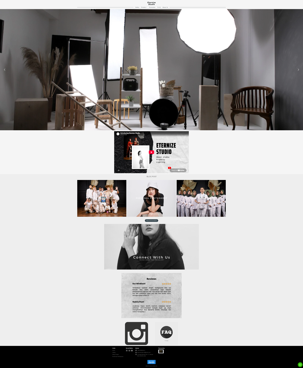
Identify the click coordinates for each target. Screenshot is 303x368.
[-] (127, 351)
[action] (300, 364)
